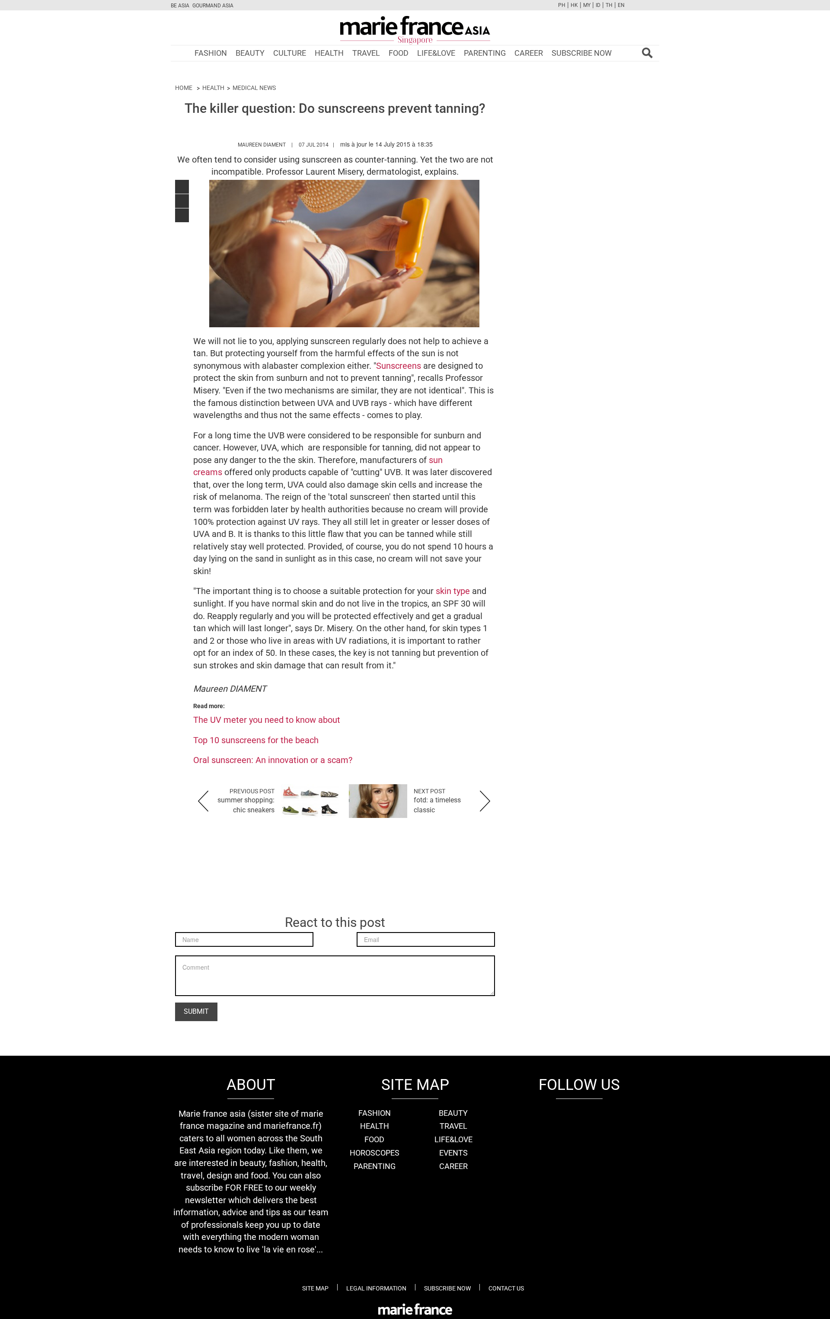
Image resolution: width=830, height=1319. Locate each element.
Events (453, 1152)
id (598, 5)
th (609, 5)
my (587, 5)
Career (528, 52)
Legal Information (376, 1288)
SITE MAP (315, 1288)
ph (561, 5)
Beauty (250, 52)
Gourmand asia (212, 6)
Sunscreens (399, 366)
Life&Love (436, 52)
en (621, 5)
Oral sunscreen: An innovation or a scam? (272, 760)
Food (399, 52)
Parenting (485, 52)
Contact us (506, 1288)
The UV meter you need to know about (266, 720)
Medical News (254, 87)
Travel (366, 52)
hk (574, 5)
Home (183, 87)
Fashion (211, 52)
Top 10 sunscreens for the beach (256, 740)
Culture (289, 52)
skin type (452, 591)
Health (329, 52)
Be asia (180, 6)
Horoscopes (374, 1152)
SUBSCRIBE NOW (582, 52)
